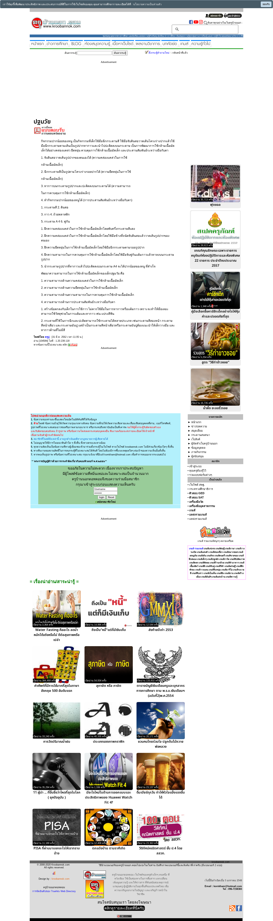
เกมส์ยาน (229, 573)
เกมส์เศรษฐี (230, 566)
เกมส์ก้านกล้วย (217, 562)
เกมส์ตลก (193, 562)
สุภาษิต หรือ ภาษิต (108, 685)
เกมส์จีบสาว (197, 573)
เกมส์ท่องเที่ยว (216, 552)
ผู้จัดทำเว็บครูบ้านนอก (204, 443)
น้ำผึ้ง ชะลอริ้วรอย (215, 408)
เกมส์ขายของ (231, 555)
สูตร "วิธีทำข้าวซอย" (215, 362)
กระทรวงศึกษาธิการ (201, 489)
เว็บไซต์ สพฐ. (197, 484)
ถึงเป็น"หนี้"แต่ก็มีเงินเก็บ (109, 629)
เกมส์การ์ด (224, 559)
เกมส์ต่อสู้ (220, 548)
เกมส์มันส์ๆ (206, 576)
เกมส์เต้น (202, 555)
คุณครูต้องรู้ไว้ (197, 470)
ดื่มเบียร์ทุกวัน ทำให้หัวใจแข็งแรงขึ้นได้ (160, 795)
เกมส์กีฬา (219, 566)
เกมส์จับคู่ (210, 566)
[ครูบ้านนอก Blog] (76, 45)
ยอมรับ (266, 4)
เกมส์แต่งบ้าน (218, 576)
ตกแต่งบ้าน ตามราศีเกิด (108, 848)
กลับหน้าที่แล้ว (180, 52)
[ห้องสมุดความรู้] (97, 45)
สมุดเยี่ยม (197, 430)
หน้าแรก (196, 422)
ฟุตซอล (215, 204)
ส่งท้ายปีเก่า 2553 (160, 629)
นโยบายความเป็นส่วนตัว (147, 4)
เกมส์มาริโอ (227, 569)
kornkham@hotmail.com (117, 454)
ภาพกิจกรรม (198, 452)
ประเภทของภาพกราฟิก (108, 741)
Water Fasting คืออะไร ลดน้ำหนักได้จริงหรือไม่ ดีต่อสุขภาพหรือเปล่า (56, 634)
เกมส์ (192, 510)
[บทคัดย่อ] (169, 45)
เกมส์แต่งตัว (203, 552)
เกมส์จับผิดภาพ (237, 559)
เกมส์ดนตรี (219, 555)
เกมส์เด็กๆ (202, 559)
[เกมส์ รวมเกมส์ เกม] (184, 45)
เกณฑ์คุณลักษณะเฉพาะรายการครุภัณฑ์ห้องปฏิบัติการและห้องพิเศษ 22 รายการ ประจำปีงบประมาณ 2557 (215, 258)
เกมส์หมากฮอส (230, 552)
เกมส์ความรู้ (231, 576)
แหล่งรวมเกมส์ (198, 514)
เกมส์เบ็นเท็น (210, 573)
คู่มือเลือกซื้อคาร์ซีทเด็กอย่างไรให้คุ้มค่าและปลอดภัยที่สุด (215, 314)
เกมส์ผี (202, 566)
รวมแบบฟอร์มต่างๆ (200, 474)
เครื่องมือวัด (196, 501)
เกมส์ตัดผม (204, 562)
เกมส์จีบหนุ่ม (215, 569)
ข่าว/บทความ (199, 426)
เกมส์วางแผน (201, 569)
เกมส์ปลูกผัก (213, 559)
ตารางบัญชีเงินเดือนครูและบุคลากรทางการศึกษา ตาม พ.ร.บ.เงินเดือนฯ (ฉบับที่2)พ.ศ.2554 (160, 690)
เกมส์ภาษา (230, 548)
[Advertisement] (109, 92)
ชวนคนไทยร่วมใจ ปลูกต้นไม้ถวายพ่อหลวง (160, 744)
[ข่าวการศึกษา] (57, 45)
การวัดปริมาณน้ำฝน (56, 741)
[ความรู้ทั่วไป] (201, 45)
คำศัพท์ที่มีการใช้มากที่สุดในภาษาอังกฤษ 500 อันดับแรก (56, 688)
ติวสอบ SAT (196, 497)
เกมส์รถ (210, 555)
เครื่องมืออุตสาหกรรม (202, 506)
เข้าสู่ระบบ (195, 466)
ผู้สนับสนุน (197, 456)
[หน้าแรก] (37, 45)
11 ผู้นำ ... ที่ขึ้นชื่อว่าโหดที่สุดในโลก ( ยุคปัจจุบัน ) (56, 795)
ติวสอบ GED (196, 493)
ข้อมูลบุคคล (198, 447)
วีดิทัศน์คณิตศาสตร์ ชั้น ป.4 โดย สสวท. (160, 851)
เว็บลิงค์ (195, 439)
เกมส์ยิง (220, 573)
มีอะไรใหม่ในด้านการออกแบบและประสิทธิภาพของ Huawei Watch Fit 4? (108, 797)
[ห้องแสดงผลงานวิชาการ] (147, 45)
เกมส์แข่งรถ (209, 548)
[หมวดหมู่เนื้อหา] (122, 45)
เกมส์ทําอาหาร (232, 562)
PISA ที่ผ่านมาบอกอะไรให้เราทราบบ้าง (56, 851)
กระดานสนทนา (200, 434)
